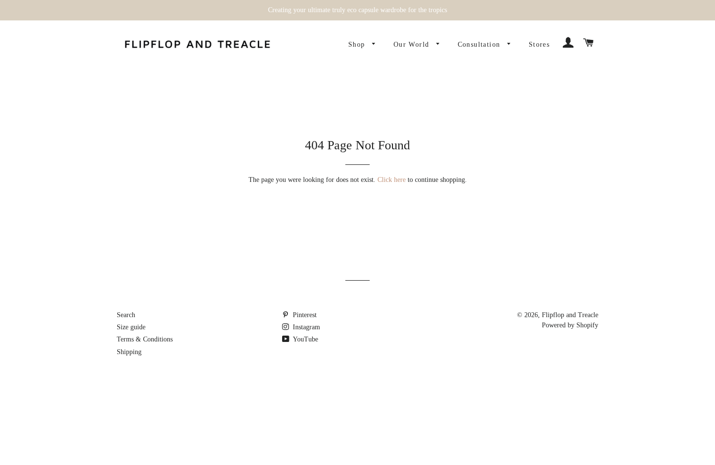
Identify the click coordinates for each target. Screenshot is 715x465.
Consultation (480, 44)
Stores (539, 44)
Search (126, 315)
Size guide (131, 327)
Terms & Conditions (145, 339)
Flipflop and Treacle (570, 315)
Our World (412, 44)
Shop (358, 44)
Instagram (305, 327)
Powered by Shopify (570, 325)
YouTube (304, 339)
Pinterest (304, 315)
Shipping (129, 352)
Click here (391, 179)
